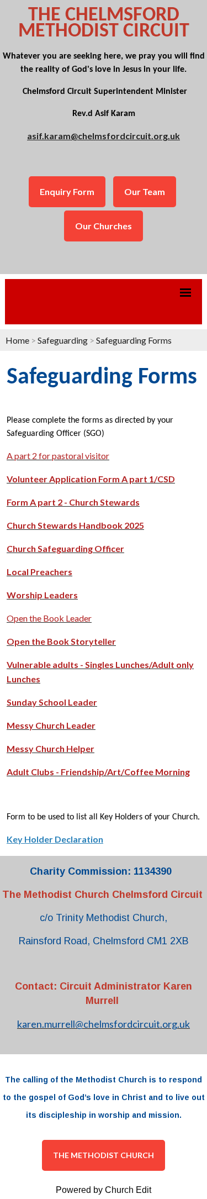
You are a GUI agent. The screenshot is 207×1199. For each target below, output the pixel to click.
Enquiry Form (67, 191)
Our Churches (103, 225)
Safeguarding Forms (134, 340)
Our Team (144, 191)
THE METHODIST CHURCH (103, 1155)
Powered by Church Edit (103, 1190)
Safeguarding (63, 340)
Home (17, 340)
